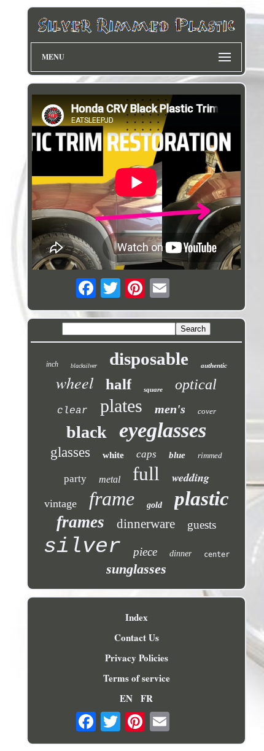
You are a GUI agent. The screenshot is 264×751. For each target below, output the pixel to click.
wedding (190, 477)
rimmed (210, 455)
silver (82, 546)
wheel (74, 382)
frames (80, 522)
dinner (180, 553)
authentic (214, 365)
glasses (70, 452)
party (75, 478)
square (153, 389)
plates (121, 405)
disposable (148, 358)
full (146, 473)
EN (126, 698)
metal (109, 479)
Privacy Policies (136, 657)
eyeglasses (162, 430)
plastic (201, 499)
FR (147, 698)
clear (72, 410)
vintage (60, 503)
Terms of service (136, 678)
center (217, 554)
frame (111, 499)
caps (146, 454)
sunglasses (136, 569)
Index (136, 617)
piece (145, 551)
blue (177, 455)
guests (201, 524)
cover (207, 411)
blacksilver (84, 365)
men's (170, 409)
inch (52, 364)
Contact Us (136, 637)
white (113, 455)
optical (196, 384)
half (118, 384)
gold (154, 505)
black (86, 432)
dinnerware (146, 523)
